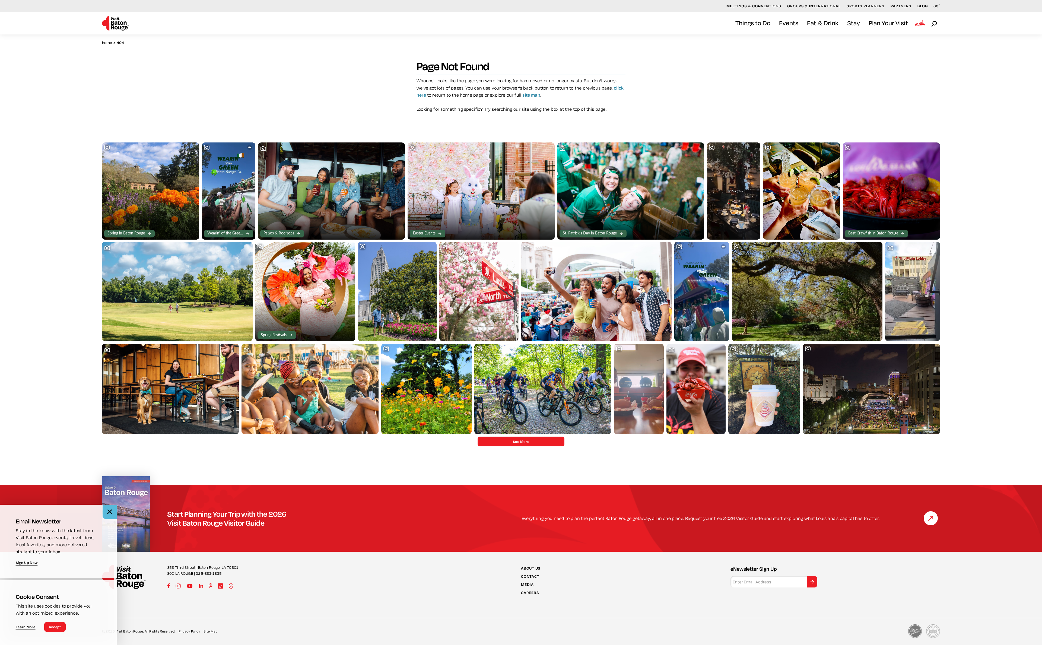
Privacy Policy (189, 631)
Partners (901, 6)
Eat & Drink (822, 23)
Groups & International (814, 6)
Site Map (210, 631)
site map (531, 95)
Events (788, 23)
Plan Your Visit (888, 23)
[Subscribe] (812, 581)
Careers (530, 592)
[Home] (115, 23)
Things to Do (752, 23)
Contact (530, 576)
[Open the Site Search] (934, 23)
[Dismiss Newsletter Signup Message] (110, 512)
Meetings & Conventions (753, 6)
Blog (922, 6)
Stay (853, 23)
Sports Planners (865, 6)
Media (527, 584)
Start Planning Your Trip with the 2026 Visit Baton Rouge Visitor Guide (227, 518)
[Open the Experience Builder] (920, 23)
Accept (55, 627)
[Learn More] (931, 518)
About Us (530, 567)
